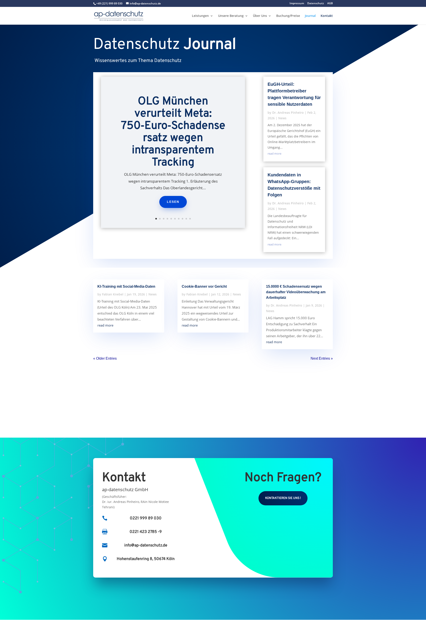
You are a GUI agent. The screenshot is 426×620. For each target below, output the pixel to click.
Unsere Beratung (231, 16)
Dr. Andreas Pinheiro (288, 112)
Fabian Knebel (112, 294)
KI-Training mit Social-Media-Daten (126, 286)
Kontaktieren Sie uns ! (283, 498)
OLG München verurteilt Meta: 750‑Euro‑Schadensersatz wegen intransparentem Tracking (173, 132)
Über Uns (260, 16)
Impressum (297, 3)
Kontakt (327, 16)
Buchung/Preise (288, 16)
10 (190, 218)
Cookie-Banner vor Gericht (204, 286)
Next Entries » (322, 358)
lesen (173, 201)
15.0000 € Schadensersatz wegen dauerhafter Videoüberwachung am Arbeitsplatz (295, 292)
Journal (310, 16)
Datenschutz (315, 3)
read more (274, 153)
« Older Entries (105, 358)
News (282, 118)
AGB (330, 3)
